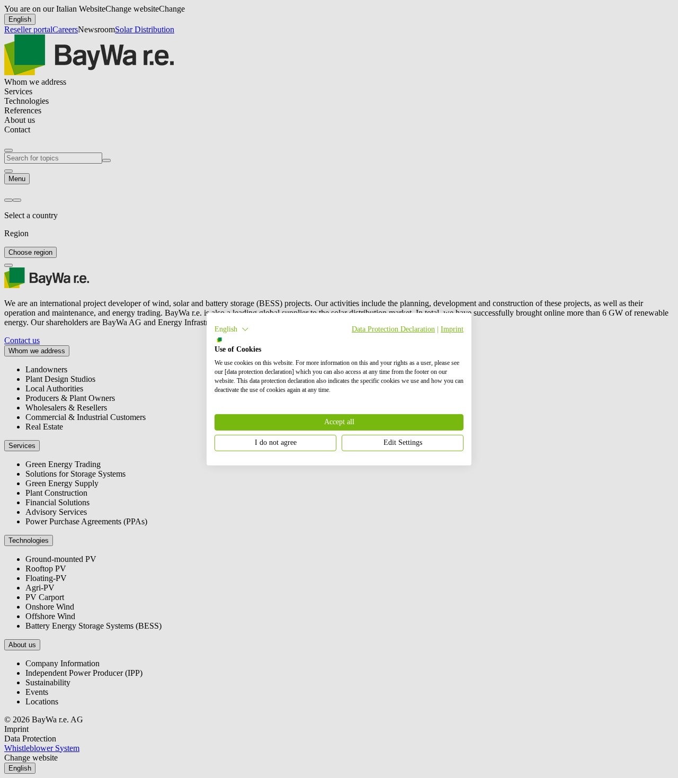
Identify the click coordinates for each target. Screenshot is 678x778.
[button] (232, 329)
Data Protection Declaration (393, 329)
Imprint (452, 329)
